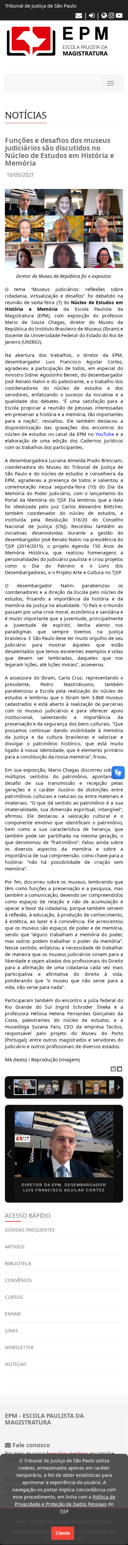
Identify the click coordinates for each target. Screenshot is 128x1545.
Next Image (118, 1154)
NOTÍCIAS (16, 1364)
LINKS (11, 1330)
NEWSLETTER (19, 1347)
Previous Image (9, 1154)
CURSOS (14, 1297)
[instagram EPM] (111, 15)
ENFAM (13, 1314)
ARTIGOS (15, 1246)
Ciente (62, 1533)
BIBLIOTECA (18, 1263)
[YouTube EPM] (119, 15)
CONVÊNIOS (18, 1280)
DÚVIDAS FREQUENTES (30, 1230)
